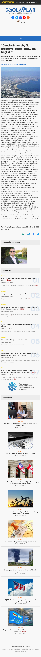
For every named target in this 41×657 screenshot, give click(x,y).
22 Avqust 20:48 (21, 603)
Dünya (22, 2)
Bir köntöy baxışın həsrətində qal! (14, 340)
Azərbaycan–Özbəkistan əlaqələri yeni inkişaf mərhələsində (20, 424)
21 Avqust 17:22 (7, 342)
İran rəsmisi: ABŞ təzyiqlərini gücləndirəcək (20, 542)
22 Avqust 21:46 (21, 455)
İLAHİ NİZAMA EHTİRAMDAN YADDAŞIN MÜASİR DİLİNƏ (18, 325)
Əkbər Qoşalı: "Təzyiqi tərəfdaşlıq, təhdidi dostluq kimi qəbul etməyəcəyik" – (19, 308)
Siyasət (3, 276)
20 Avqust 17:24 (8, 357)
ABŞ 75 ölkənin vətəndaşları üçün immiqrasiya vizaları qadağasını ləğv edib (20, 601)
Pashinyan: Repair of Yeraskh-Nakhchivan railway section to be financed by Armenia (19, 354)
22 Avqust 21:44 (21, 543)
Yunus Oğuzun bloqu (11, 242)
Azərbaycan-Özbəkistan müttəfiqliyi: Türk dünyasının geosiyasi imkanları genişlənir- (18, 371)
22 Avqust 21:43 (21, 573)
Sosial (23, 64)
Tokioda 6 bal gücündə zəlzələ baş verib (20, 454)
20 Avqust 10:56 (8, 296)
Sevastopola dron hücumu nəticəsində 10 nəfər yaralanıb (20, 571)
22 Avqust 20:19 (21, 633)
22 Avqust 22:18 (21, 427)
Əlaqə (28, 646)
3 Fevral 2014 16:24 (11, 64)
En (2, 350)
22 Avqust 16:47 (8, 374)
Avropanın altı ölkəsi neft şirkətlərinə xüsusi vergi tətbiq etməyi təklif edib (21, 512)
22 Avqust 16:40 (8, 311)
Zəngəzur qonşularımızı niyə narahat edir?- (19, 294)
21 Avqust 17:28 (7, 328)
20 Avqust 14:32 (8, 282)
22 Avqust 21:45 (21, 485)
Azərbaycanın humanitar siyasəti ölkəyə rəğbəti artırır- (18, 279)
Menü (21, 38)
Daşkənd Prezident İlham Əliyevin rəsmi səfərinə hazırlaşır (20, 631)
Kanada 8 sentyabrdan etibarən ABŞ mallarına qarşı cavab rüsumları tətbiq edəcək (20, 482)
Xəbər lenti (7, 397)
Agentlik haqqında (18, 646)
